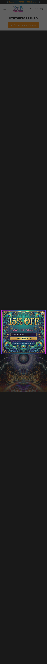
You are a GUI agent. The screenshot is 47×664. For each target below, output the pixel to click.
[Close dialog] (42, 313)
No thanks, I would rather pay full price (23, 343)
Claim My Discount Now (24, 338)
